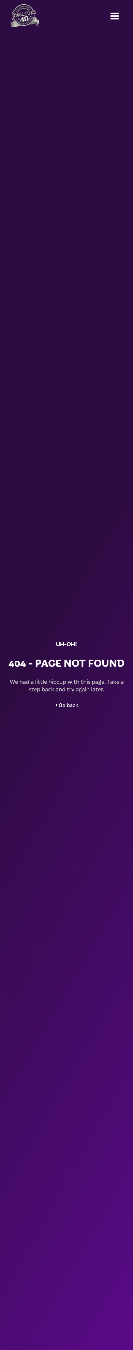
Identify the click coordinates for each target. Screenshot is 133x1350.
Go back (67, 705)
